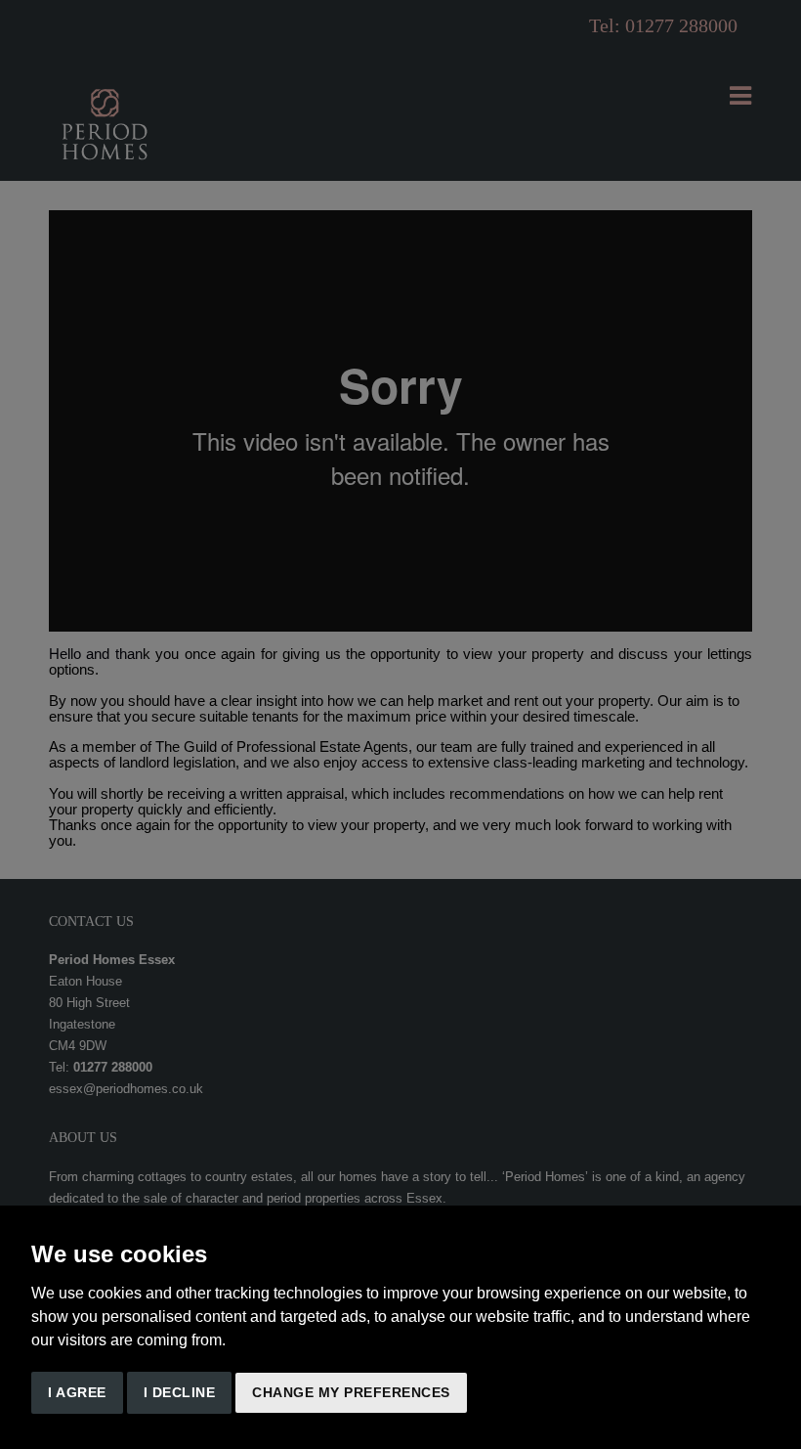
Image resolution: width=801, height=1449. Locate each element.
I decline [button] (180, 1392)
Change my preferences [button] (351, 1392)
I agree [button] (77, 1392)
